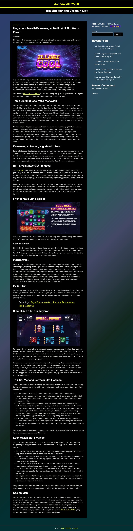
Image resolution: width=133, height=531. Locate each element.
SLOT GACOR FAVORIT (31, 94)
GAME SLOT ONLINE (19, 25)
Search (94, 31)
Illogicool (19, 170)
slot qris (95, 94)
